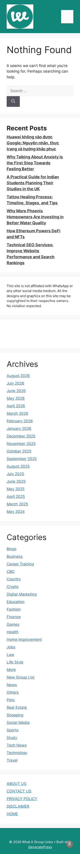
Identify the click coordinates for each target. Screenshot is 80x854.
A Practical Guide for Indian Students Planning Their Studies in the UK (33, 183)
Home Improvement (24, 639)
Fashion (14, 609)
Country (14, 579)
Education (15, 602)
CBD (10, 571)
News (12, 685)
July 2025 (15, 474)
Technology (17, 753)
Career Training (20, 564)
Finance (14, 617)
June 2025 (16, 481)
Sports (12, 730)
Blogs (11, 549)
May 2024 (16, 511)
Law (10, 654)
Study (12, 737)
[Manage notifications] (69, 844)
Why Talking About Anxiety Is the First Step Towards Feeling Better (35, 163)
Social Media (18, 722)
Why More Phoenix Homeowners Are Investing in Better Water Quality (35, 217)
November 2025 (21, 443)
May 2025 (15, 489)
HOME (12, 814)
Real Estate (17, 707)
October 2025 (19, 451)
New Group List (20, 677)
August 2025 (18, 466)
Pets (11, 700)
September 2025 (22, 459)
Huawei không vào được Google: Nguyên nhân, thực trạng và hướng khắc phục (33, 143)
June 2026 (16, 391)
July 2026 (15, 383)
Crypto (12, 586)
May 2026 (16, 398)
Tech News (17, 745)
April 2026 (16, 406)
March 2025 (17, 504)
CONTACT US (19, 791)
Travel (12, 760)
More (11, 669)
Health (12, 632)
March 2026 (17, 413)
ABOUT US (16, 783)
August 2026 (18, 375)
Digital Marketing (22, 594)
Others (13, 692)
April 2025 (16, 496)
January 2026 (19, 428)
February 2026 (20, 421)
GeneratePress (40, 847)
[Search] (13, 101)
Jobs (11, 647)
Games (13, 624)
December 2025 (21, 436)
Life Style (15, 662)
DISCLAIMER (18, 806)
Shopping (15, 715)
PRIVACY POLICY (22, 798)
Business (15, 556)
